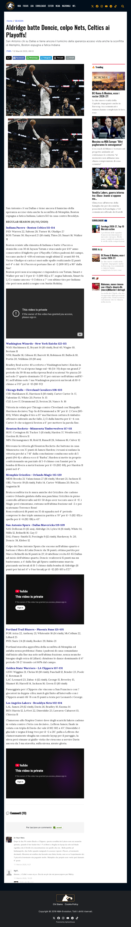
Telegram (47, 58)
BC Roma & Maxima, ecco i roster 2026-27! (113, 257)
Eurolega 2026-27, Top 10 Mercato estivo (112, 228)
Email (71, 58)
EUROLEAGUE (41, 5)
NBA (19, 5)
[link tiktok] (115, 6)
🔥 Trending (97, 67)
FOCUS (25, 5)
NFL (74, 5)
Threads (60, 58)
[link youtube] (106, 6)
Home (9, 21)
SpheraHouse (70, 922)
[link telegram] (111, 6)
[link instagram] (101, 6)
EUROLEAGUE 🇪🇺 (99, 220)
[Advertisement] (45, 188)
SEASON (19, 21)
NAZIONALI (66, 5)
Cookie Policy (71, 904)
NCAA (58, 5)
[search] (122, 6)
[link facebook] (97, 6)
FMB (9, 51)
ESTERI (51, 5)
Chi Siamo (58, 904)
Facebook (20, 58)
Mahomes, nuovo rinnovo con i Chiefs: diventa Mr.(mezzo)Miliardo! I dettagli (113, 287)
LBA (32, 5)
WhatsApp (33, 58)
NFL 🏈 (95, 278)
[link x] (92, 6)
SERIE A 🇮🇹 (97, 249)
